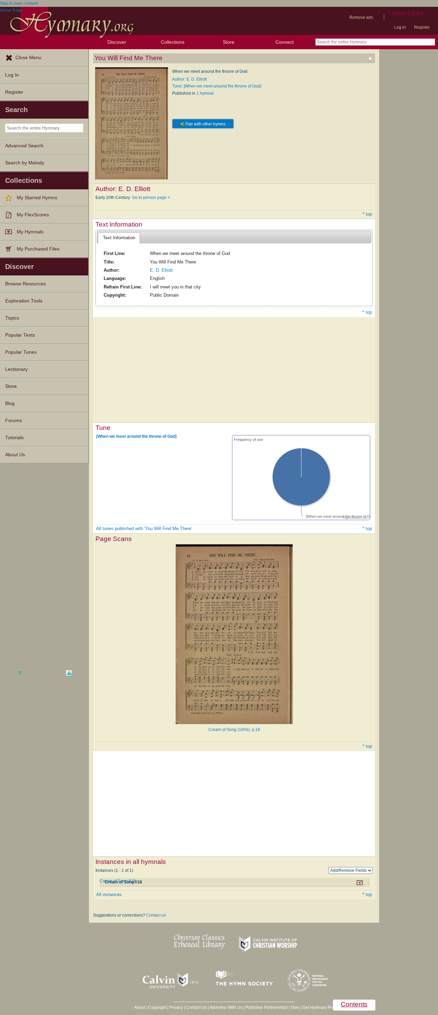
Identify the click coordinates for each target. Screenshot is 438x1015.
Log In (12, 75)
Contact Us (196, 1007)
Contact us (156, 915)
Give (295, 1007)
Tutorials (14, 437)
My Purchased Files (38, 249)
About (139, 1007)
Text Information (119, 237)
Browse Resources (25, 283)
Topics (12, 318)
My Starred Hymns (37, 197)
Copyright (157, 1007)
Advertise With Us (225, 1007)
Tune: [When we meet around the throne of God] (216, 86)
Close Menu (28, 57)
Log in (400, 27)
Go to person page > (151, 197)
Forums (13, 420)
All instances (109, 894)
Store (228, 42)
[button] (69, 673)
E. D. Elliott (161, 270)
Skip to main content (19, 3)
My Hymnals (30, 231)
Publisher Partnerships (266, 1007)
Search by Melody (24, 162)
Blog (10, 403)
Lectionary (16, 369)
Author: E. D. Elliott (189, 79)
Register (422, 27)
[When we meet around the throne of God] (136, 436)
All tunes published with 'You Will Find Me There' (144, 528)
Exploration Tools (23, 300)
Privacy (176, 1007)
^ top (367, 214)
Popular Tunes (21, 352)
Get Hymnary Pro (318, 1007)
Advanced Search (24, 145)
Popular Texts (20, 335)
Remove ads (361, 17)
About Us (15, 454)
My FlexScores (33, 214)
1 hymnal (205, 93)
